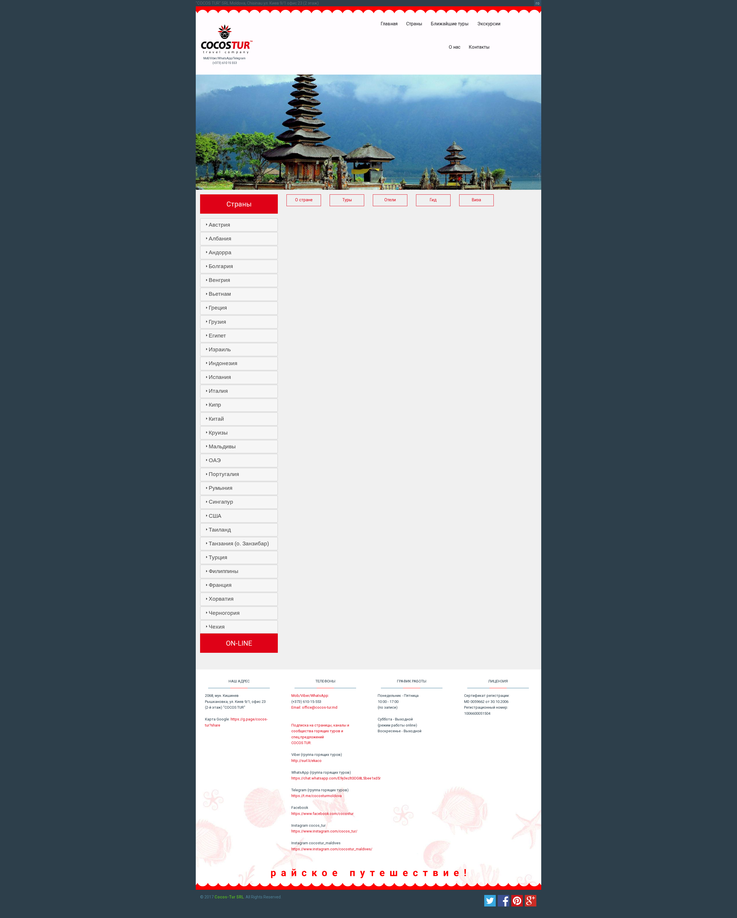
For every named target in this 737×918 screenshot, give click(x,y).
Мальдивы (222, 446)
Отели (390, 200)
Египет (217, 336)
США (215, 516)
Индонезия (223, 363)
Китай (216, 419)
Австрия (219, 225)
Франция (220, 585)
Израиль (220, 349)
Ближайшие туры (450, 23)
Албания (220, 239)
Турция (218, 557)
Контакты (479, 47)
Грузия (217, 322)
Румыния (220, 488)
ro (538, 3)
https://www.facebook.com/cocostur (322, 813)
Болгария (221, 266)
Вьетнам (220, 294)
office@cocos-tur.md (319, 707)
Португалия (224, 474)
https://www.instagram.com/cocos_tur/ (324, 831)
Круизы (218, 433)
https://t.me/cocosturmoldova (316, 796)
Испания (220, 377)
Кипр (215, 405)
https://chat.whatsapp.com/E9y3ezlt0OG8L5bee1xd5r (336, 778)
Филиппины (223, 571)
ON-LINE (239, 643)
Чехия (217, 627)
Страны (414, 23)
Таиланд (220, 530)
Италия (218, 391)
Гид (433, 200)
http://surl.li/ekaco (306, 760)
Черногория (224, 613)
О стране (304, 200)
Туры (347, 200)
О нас (454, 47)
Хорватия (221, 599)
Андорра (220, 252)
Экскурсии (488, 23)
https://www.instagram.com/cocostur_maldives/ (331, 849)
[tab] (239, 225)
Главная (389, 23)
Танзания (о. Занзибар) (239, 543)
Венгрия (219, 280)
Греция (218, 308)
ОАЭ (215, 460)
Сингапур (221, 502)
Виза (476, 200)
